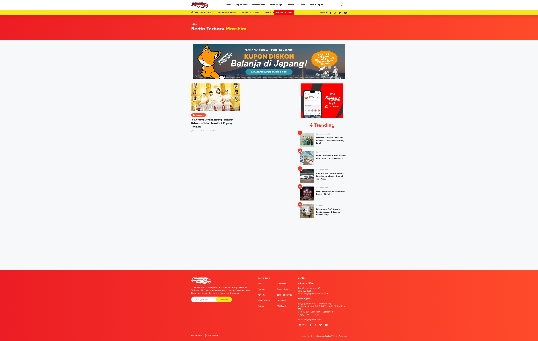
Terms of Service (284, 295)
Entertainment (258, 5)
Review (268, 12)
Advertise (262, 295)
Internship (281, 283)
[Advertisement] (322, 241)
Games (245, 12)
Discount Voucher (284, 12)
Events (256, 12)
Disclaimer (281, 300)
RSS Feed (281, 306)
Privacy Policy (283, 289)
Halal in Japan (316, 5)
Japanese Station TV (226, 12)
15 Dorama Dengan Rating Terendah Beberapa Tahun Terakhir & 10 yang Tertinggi (212, 123)
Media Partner (264, 300)
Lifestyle (290, 5)
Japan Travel (242, 5)
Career (261, 306)
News (228, 5)
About (260, 283)
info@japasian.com (312, 319)
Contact (261, 289)
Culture (302, 5)
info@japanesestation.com (316, 293)
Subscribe (224, 300)
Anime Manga (276, 5)
